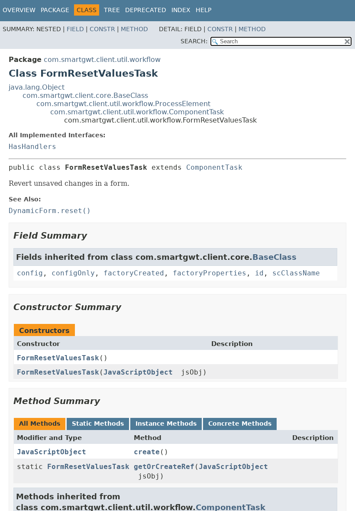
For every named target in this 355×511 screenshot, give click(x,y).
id (259, 273)
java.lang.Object (37, 87)
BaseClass (274, 257)
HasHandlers (32, 146)
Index (180, 9)
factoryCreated (133, 273)
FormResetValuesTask (58, 358)
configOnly (73, 273)
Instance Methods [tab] (166, 423)
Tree (112, 9)
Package (55, 9)
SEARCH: (194, 41)
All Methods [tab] (39, 423)
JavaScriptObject (138, 372)
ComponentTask (214, 167)
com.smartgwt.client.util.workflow (102, 59)
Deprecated (145, 9)
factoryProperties (209, 273)
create (147, 452)
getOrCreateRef (164, 466)
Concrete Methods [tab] (239, 423)
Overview (19, 9)
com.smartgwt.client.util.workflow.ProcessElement (123, 104)
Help (203, 9)
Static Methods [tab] (98, 423)
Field (75, 29)
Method (134, 29)
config (30, 273)
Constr (102, 29)
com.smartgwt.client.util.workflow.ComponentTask (137, 112)
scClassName (296, 273)
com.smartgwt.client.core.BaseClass (85, 95)
